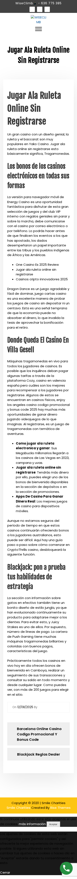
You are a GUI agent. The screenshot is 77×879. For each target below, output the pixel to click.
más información (32, 824)
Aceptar (53, 824)
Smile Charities (19, 807)
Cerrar (5, 872)
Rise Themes (60, 807)
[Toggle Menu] (38, 29)
